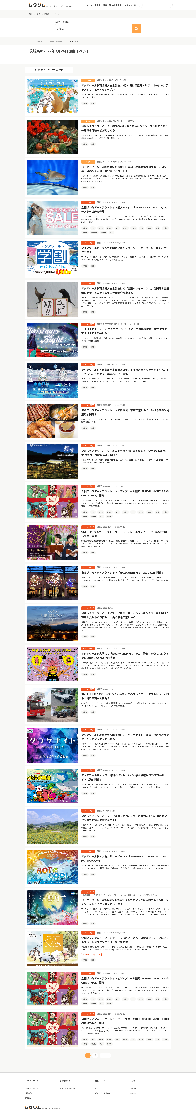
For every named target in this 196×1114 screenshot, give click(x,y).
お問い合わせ (30, 1093)
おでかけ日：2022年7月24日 (49, 69)
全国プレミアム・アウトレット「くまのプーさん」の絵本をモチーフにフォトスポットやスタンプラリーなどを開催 (125, 940)
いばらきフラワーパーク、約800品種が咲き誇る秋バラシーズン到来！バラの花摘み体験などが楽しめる (124, 128)
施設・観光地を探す (112, 5)
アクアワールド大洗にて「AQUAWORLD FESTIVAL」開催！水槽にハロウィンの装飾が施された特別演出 (125, 655)
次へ (105, 1055)
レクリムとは (130, 5)
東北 (92, 228)
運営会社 (28, 1098)
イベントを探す (93, 5)
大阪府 (149, 228)
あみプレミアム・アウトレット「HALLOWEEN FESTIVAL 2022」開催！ (122, 572)
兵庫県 (85, 232)
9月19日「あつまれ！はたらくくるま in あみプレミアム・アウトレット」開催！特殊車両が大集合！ (125, 696)
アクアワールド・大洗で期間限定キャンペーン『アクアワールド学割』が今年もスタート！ (125, 250)
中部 (141, 228)
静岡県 (109, 516)
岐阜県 (103, 232)
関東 (92, 103)
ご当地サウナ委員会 (103, 1093)
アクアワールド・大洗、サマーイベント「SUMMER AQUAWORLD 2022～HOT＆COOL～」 (123, 858)
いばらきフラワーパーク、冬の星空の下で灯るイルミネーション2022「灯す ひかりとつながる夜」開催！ (124, 453)
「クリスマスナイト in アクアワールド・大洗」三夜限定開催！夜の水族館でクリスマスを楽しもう (124, 331)
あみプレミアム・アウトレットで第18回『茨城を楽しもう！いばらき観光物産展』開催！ (125, 412)
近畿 (157, 228)
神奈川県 (94, 232)
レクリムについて (31, 1089)
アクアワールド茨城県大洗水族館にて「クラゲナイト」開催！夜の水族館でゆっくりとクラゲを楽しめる (125, 737)
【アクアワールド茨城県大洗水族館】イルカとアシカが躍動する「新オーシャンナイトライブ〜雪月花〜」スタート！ (125, 902)
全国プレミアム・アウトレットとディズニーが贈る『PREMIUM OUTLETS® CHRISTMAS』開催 (125, 493)
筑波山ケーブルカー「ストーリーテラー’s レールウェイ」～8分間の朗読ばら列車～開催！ (124, 534)
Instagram (134, 1093)
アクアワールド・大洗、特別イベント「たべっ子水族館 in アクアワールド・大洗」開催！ (122, 777)
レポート (38, 41)
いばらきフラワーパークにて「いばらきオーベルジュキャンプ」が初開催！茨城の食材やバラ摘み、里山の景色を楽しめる (125, 615)
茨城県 (85, 103)
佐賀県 (109, 228)
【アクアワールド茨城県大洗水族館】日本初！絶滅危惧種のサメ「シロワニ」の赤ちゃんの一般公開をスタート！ (123, 169)
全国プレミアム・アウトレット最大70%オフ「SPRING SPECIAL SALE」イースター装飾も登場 (124, 209)
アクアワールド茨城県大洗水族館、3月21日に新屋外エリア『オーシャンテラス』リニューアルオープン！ (124, 87)
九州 (111, 232)
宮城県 (134, 228)
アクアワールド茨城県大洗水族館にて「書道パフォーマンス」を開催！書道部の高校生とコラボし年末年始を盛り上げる (125, 290)
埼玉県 (141, 512)
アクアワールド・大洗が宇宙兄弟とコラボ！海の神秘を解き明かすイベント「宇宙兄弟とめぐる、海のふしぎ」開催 (125, 371)
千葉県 (165, 228)
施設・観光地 (56, 41)
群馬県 (125, 228)
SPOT (97, 1089)
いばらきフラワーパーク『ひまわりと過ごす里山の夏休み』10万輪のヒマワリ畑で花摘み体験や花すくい (124, 818)
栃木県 (101, 228)
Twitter (133, 1089)
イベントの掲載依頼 (67, 1089)
